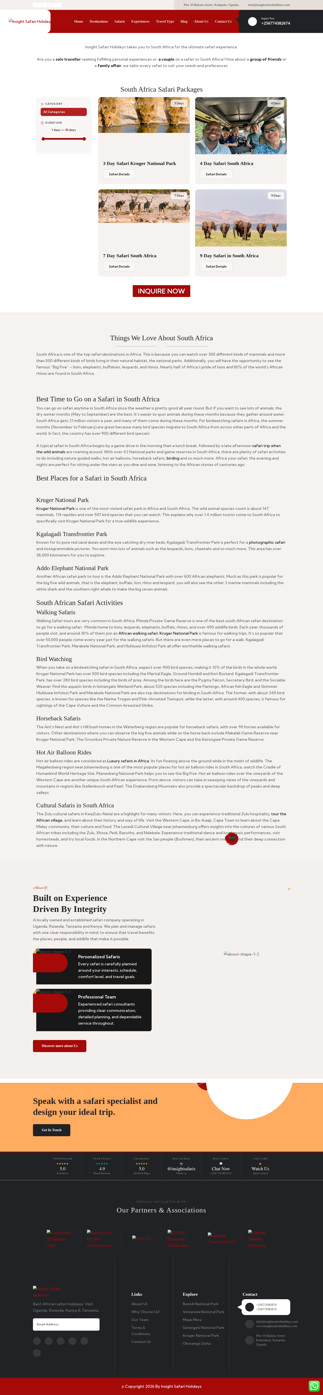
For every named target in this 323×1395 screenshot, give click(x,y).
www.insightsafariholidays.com (276, 1326)
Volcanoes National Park (203, 1312)
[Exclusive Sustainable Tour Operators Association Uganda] (182, 1238)
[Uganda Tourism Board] (222, 1238)
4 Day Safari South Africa (226, 163)
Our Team (140, 1319)
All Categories (54, 112)
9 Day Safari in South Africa (229, 255)
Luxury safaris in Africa (128, 760)
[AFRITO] (141, 1239)
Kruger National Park (55, 508)
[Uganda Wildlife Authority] (262, 1238)
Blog (184, 21)
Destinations (99, 21)
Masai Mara (192, 1319)
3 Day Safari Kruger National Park (139, 163)
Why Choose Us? (145, 1312)
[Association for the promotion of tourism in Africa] (101, 1238)
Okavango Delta (197, 1343)
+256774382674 (275, 23)
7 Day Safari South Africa (129, 255)
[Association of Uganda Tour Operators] (61, 1238)
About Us (201, 21)
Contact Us (223, 21)
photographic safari (267, 542)
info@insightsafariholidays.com (269, 5)
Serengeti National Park (203, 1327)
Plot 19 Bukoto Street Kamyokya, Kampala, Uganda (271, 1340)
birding (173, 458)
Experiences (140, 21)
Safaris (119, 21)
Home (78, 21)
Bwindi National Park (200, 1304)
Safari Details (119, 174)
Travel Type (165, 21)
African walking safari (138, 633)
